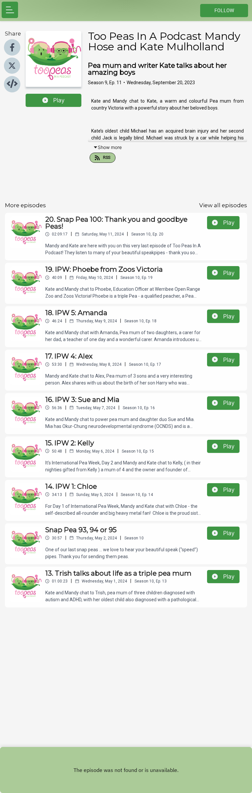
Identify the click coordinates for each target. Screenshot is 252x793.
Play (59, 100)
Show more (110, 147)
